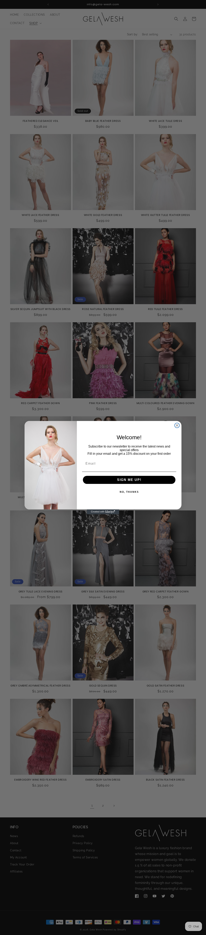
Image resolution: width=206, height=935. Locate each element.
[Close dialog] (177, 425)
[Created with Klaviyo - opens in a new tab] (103, 511)
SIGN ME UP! (129, 479)
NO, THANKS (129, 492)
